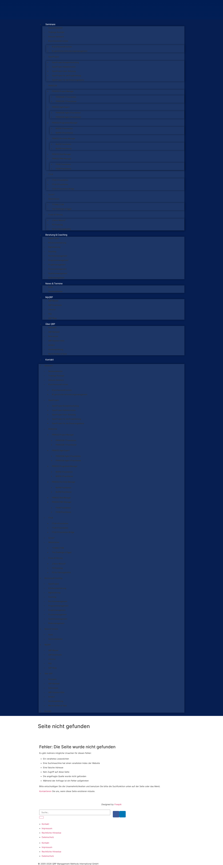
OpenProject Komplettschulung (65, 62)
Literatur (52, 309)
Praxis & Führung (55, 215)
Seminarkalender (55, 28)
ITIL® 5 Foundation (60, 184)
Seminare (50, 24)
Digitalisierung (54, 247)
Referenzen (53, 336)
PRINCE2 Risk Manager (61, 154)
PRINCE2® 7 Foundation (66, 97)
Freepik (118, 804)
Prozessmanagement (57, 269)
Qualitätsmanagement (57, 273)
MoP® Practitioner (64, 149)
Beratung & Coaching (56, 234)
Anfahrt (51, 345)
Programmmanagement (58, 260)
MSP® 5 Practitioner (64, 133)
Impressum (47, 828)
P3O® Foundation (63, 164)
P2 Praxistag (57, 225)
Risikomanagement (56, 278)
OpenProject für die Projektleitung (66, 76)
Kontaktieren (45, 791)
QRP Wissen (53, 301)
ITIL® (50, 174)
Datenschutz (48, 837)
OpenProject (53, 57)
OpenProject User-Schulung (64, 71)
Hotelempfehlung (55, 349)
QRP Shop (52, 318)
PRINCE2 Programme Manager (65, 123)
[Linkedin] (122, 814)
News (50, 287)
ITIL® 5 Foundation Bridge (63, 189)
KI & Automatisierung (57, 243)
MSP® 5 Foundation (64, 128)
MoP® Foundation (63, 144)
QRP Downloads (55, 305)
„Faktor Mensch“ (59, 220)
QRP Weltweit (54, 332)
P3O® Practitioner (63, 169)
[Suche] (41, 817)
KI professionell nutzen (58, 41)
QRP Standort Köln (56, 341)
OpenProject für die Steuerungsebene (68, 80)
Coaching (52, 251)
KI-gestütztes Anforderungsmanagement (69, 51)
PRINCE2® (52, 86)
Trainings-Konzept (56, 32)
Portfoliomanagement (57, 256)
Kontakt (49, 359)
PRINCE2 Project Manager (63, 91)
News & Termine (54, 283)
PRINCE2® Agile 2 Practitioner (68, 117)
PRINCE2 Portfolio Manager (63, 138)
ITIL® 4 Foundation (60, 180)
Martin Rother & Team (57, 354)
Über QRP (50, 324)
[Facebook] (116, 814)
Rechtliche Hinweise (51, 832)
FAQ (50, 314)
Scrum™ (51, 194)
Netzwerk (52, 328)
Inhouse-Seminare (56, 37)
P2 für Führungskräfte (61, 229)
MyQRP (49, 297)
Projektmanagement (57, 265)
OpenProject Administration (64, 67)
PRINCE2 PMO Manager (61, 159)
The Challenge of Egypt (61, 209)
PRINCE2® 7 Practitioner (66, 101)
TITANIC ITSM (58, 205)
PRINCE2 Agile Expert (61, 107)
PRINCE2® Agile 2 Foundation (68, 113)
